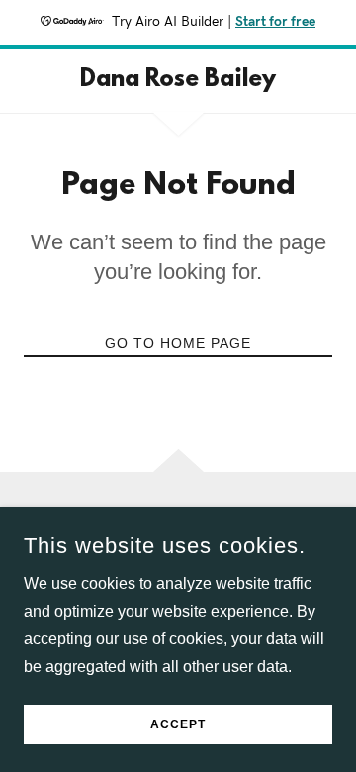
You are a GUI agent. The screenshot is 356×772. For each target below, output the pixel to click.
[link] (178, 81)
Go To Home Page (178, 343)
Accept (178, 724)
